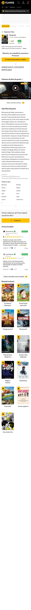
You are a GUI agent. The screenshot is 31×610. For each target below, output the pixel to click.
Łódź (3, 193)
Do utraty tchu (8, 432)
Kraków (18, 187)
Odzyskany (23, 380)
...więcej (24, 48)
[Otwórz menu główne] (27, 2)
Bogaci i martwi (7, 382)
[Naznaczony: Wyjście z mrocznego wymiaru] (8, 344)
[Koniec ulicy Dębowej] (23, 344)
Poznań (3, 187)
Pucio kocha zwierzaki (23, 304)
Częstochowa (19, 199)
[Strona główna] (3, 7)
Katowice (4, 196)
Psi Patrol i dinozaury (7, 304)
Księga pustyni (8, 329)
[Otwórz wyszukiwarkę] (18, 2)
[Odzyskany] (23, 370)
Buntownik (23, 329)
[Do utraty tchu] (8, 421)
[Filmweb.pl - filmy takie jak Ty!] (8, 2)
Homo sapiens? (23, 406)
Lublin (17, 196)
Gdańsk (3, 190)
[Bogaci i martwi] (8, 370)
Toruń (17, 193)
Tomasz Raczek (9, 231)
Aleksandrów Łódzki (21, 205)
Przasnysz (12, 7)
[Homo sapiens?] (23, 395)
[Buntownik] (23, 318)
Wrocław (18, 184)
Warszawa (4, 184)
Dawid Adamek (9, 254)
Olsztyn (3, 199)
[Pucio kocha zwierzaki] (23, 292)
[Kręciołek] (8, 395)
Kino (6, 7)
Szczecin (18, 190)
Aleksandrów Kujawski (7, 205)
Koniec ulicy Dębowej (23, 356)
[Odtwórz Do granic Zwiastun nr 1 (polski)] (5, 39)
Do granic (12, 35)
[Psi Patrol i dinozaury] (8, 292)
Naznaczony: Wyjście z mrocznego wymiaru (7, 356)
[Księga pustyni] (8, 318)
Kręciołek (7, 406)
